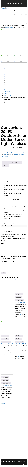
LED (7, 154)
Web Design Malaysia (20, 461)
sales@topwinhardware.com (18, 458)
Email (2, 248)
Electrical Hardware (8, 430)
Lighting (5, 93)
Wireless (6, 156)
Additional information (15, 162)
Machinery (6, 432)
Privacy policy (7, 441)
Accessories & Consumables (10, 428)
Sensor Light (20, 154)
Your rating (4, 261)
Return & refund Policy (9, 443)
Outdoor (15, 154)
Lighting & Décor (7, 91)
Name (3, 243)
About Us (6, 417)
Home (5, 89)
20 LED (5, 154)
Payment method (8, 439)
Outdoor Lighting (7, 95)
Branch (5, 419)
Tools (5, 427)
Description (5, 162)
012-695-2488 (19, 3)
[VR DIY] (3, 8)
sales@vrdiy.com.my (6, 458)
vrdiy (20, 314)
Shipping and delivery (8, 437)
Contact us (6, 421)
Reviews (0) (5, 166)
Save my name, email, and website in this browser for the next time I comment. (13, 257)
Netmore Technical (9, 27)
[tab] (5, 162)
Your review (4, 264)
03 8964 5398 (4, 457)
